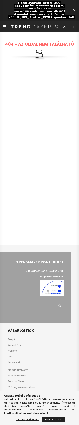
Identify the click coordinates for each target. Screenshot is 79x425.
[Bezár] (74, 10)
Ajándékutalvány (18, 369)
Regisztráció (15, 345)
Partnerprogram (17, 375)
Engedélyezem (53, 419)
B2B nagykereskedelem (21, 387)
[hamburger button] (5, 26)
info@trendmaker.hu (52, 276)
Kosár (11, 356)
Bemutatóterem (17, 381)
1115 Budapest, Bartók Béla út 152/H (44, 271)
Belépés (12, 339)
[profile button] (64, 26)
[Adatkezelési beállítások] (60, 305)
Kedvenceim (15, 362)
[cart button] (72, 26)
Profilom (12, 351)
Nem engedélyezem (27, 419)
